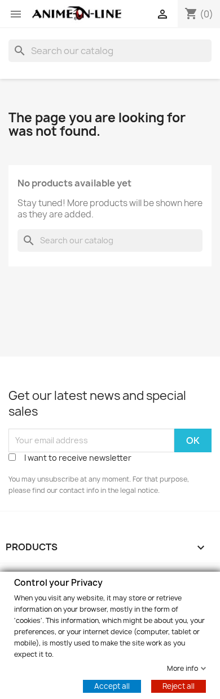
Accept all (112, 685)
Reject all (178, 685)
